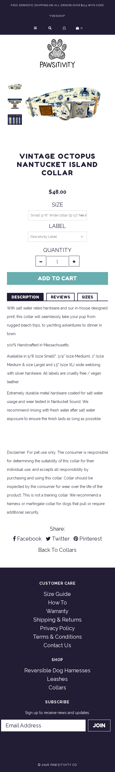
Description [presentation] (25, 297)
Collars (67, 550)
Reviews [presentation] (60, 297)
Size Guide (57, 594)
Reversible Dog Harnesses (57, 670)
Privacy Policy (57, 628)
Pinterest (90, 539)
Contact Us (57, 645)
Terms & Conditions (57, 637)
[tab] (25, 297)
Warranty (57, 611)
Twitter (60, 539)
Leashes (57, 679)
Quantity (57, 250)
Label (57, 226)
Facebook (29, 539)
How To (57, 602)
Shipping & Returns (57, 619)
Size (57, 204)
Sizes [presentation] (87, 297)
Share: (57, 529)
